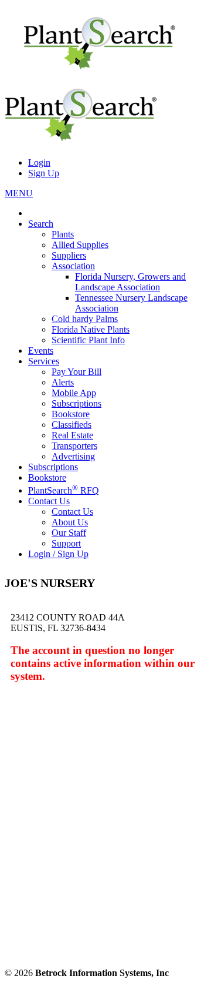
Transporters (74, 446)
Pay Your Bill (76, 372)
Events (40, 351)
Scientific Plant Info (88, 340)
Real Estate (72, 435)
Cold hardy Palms (85, 319)
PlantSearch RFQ (63, 490)
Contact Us (49, 501)
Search (40, 224)
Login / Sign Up (58, 554)
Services (43, 361)
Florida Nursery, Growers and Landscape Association (130, 281)
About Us (70, 522)
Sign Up (43, 173)
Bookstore (71, 414)
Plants (63, 234)
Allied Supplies (80, 245)
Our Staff (69, 533)
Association (73, 266)
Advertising (73, 456)
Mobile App (74, 393)
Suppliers (69, 255)
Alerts (63, 382)
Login (39, 162)
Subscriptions (76, 403)
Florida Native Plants (91, 329)
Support (66, 543)
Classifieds (71, 425)
